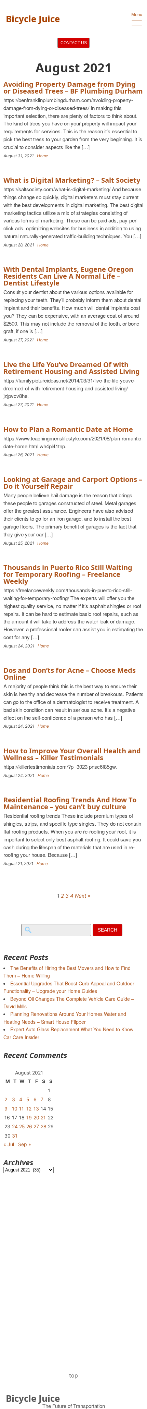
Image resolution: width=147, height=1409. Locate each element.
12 (28, 1109)
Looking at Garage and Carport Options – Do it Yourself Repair (72, 483)
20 (36, 1117)
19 (29, 1117)
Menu (136, 14)
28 (43, 1126)
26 (29, 1126)
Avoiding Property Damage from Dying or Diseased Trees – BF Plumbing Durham (73, 88)
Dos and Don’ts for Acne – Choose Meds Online (69, 674)
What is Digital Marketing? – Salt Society (71, 180)
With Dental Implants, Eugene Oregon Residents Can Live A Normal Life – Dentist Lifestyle (68, 276)
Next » (82, 895)
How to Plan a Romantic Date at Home (68, 429)
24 (15, 1126)
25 (22, 1126)
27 (36, 1126)
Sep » (24, 1144)
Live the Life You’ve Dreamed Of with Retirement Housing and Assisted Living (71, 368)
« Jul (8, 1144)
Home (42, 155)
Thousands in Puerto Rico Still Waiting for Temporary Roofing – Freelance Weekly (67, 574)
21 (43, 1117)
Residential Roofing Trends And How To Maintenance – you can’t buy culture (69, 803)
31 (14, 1136)
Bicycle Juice (33, 18)
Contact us (74, 42)
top (73, 1375)
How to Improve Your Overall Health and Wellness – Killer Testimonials (72, 754)
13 (36, 1109)
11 (21, 1109)
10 (14, 1109)
